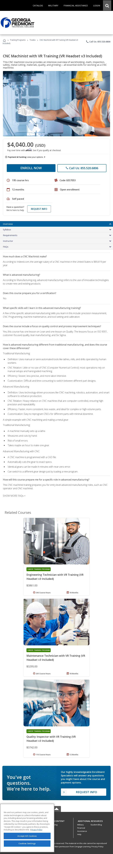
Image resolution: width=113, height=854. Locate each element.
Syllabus (7, 229)
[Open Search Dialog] (107, 5)
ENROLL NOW (31, 168)
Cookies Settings (27, 843)
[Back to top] (56, 820)
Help (79, 834)
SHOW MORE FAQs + (14, 495)
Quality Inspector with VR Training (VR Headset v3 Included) (51, 739)
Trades (32, 40)
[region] (27, 828)
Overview (8, 223)
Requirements (10, 235)
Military (80, 824)
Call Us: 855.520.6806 (98, 41)
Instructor (8, 240)
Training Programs (17, 40)
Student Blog (96, 824)
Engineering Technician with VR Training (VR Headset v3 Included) (54, 577)
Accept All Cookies (27, 836)
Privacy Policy (97, 846)
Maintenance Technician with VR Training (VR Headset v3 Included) (55, 658)
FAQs (5, 246)
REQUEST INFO (39, 209)
